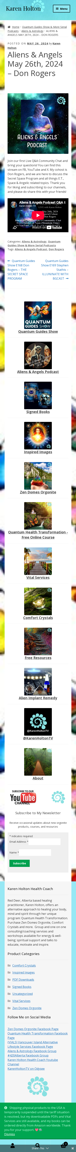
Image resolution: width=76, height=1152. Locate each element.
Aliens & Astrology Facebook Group (32, 1051)
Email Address (18, 841)
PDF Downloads (23, 980)
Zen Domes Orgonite (38, 492)
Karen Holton (23, 8)
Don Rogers (56, 249)
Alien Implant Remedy (38, 698)
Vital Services (38, 577)
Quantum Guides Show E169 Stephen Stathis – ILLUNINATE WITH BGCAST (54, 270)
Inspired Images (38, 452)
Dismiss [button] (9, 1134)
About (38, 778)
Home (15, 27)
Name (14, 852)
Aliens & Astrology (32, 31)
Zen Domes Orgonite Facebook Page (33, 1029)
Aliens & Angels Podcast (31, 249)
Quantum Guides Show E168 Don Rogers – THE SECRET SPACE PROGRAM (21, 270)
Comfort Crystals (38, 617)
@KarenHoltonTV (38, 738)
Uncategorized (22, 994)
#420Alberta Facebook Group (28, 1055)
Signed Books (38, 411)
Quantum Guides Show (38, 331)
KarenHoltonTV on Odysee (26, 1069)
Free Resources (38, 657)
